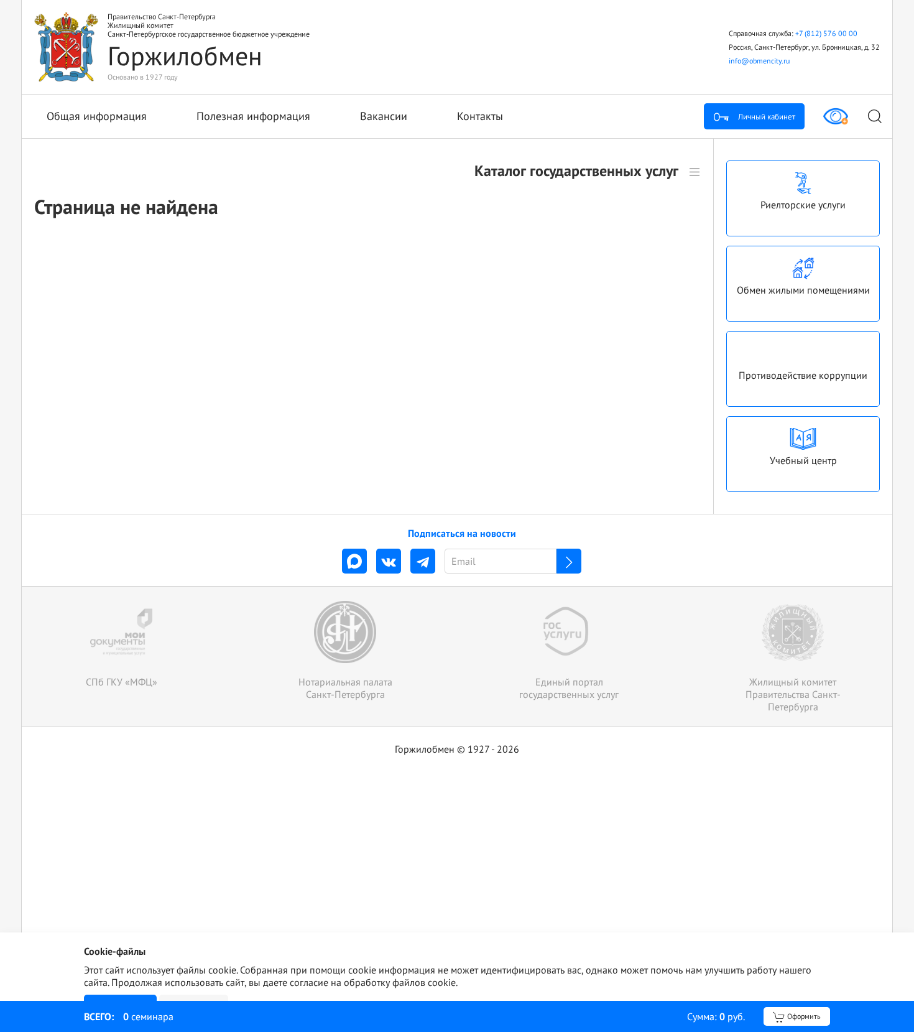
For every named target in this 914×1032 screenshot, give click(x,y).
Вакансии (383, 116)
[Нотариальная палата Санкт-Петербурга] (345, 650)
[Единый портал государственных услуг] (568, 650)
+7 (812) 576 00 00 (826, 33)
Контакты (480, 116)
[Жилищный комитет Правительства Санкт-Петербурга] (792, 657)
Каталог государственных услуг (578, 170)
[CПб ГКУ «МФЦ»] (121, 644)
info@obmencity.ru (759, 60)
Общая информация (97, 116)
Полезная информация (253, 116)
